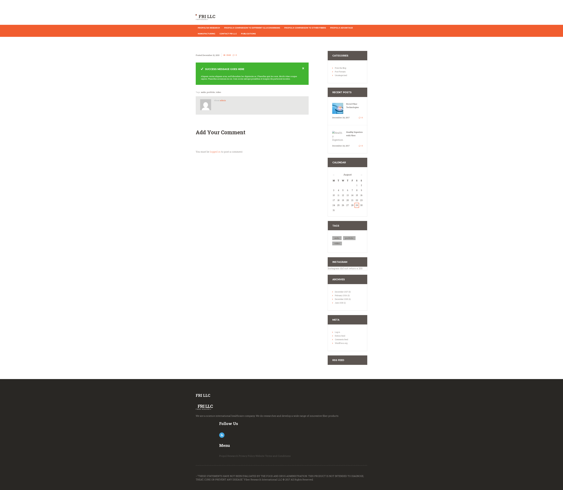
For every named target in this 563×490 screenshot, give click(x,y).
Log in (337, 332)
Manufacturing (206, 34)
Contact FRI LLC (228, 34)
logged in (215, 151)
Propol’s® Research (209, 28)
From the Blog (340, 68)
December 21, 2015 (211, 55)
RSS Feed (338, 360)
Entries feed (340, 335)
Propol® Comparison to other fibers (305, 28)
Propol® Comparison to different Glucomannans (252, 28)
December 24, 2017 (341, 117)
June (339, 302)
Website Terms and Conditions (273, 455)
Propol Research (228, 455)
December (341, 291)
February (341, 295)
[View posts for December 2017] (333, 174)
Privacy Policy (247, 455)
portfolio (211, 92)
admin (223, 100)
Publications (248, 34)
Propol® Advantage (341, 28)
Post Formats (340, 71)
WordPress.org (341, 343)
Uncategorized (341, 75)
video (218, 92)
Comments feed (341, 339)
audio (203, 92)
